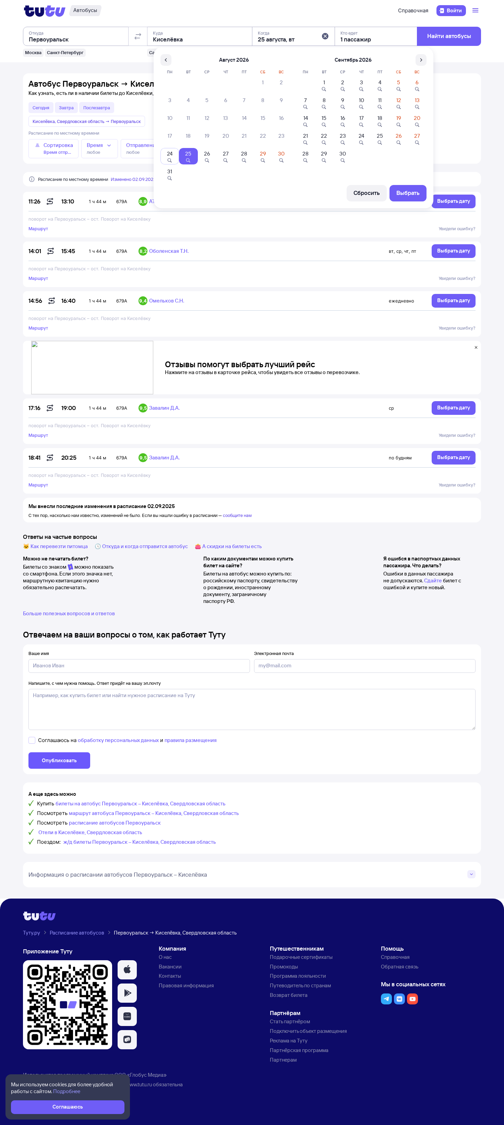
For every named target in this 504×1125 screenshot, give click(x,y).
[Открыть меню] (476, 11)
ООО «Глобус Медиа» (141, 1075)
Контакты (170, 976)
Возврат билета (289, 995)
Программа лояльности (298, 976)
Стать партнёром (290, 1021)
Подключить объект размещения (308, 1031)
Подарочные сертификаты (301, 957)
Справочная (413, 10)
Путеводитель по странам (300, 985)
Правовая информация (186, 985)
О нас (165, 957)
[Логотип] (45, 10)
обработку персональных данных (118, 740)
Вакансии (170, 966)
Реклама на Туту (289, 1040)
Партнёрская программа (299, 1050)
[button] (325, 36)
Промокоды (284, 966)
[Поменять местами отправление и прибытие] (137, 36)
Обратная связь (399, 966)
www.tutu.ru (139, 1084)
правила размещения (191, 740)
